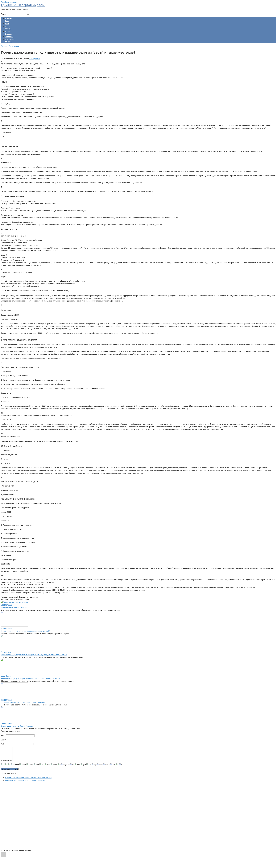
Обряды (8, 34)
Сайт (3, 744)
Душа (7, 26)
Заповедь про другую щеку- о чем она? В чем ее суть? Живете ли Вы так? (31, 679)
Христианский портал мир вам (23, 5)
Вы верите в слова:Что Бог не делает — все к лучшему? (23, 702)
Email (3, 740)
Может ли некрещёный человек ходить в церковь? (26, 780)
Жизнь (8, 29)
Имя (3, 735)
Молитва (8, 42)
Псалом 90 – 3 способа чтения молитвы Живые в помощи (28, 778)
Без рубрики (34, 59)
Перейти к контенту (9, 2)
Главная (8, 18)
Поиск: (4, 14)
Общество (9, 37)
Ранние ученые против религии (14, 607)
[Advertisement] (17, 815)
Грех (7, 24)
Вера (7, 21)
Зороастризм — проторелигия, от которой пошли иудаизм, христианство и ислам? (34, 655)
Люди (7, 31)
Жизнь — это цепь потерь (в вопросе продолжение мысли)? (25, 631)
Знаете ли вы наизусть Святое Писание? (17, 726)
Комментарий (6, 760)
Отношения (9, 39)
